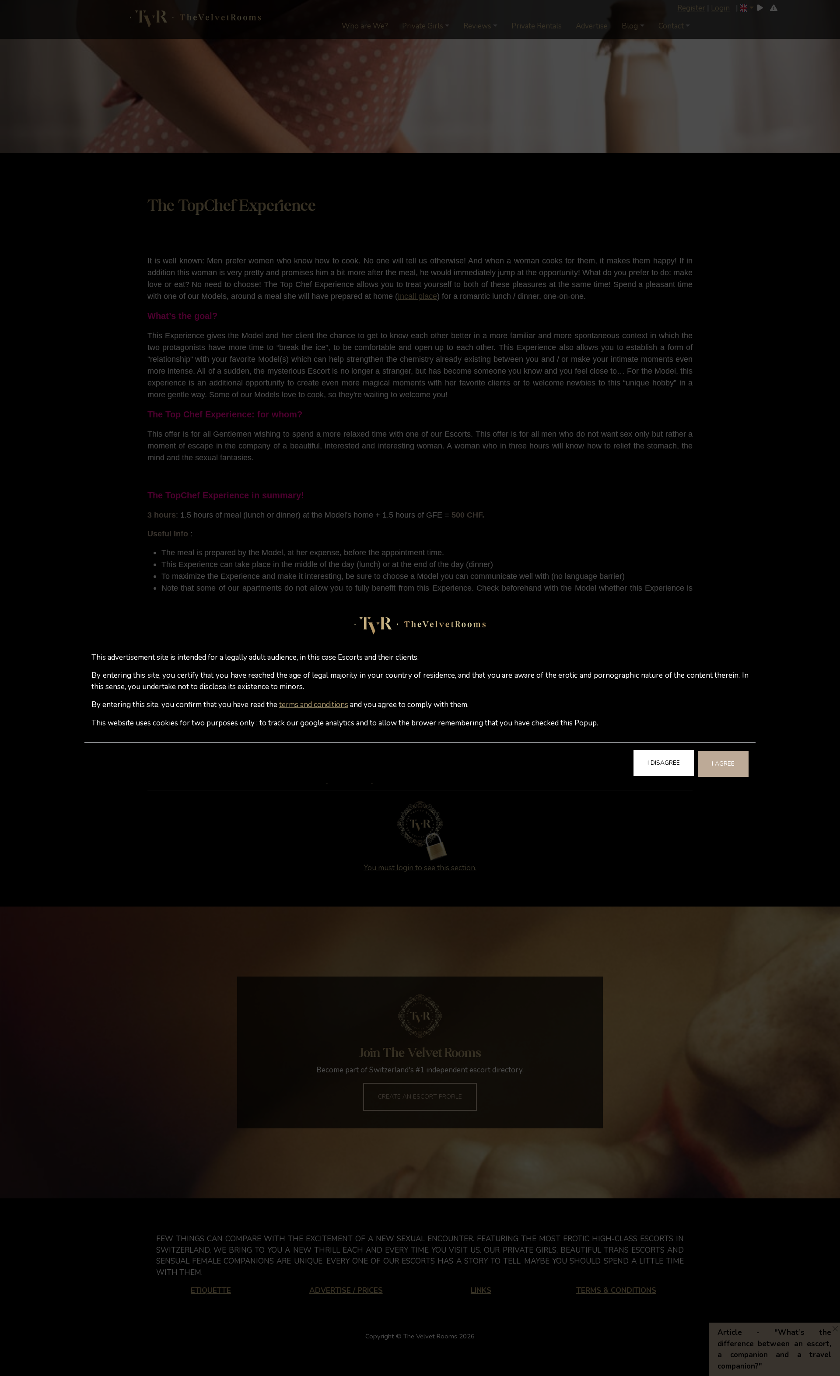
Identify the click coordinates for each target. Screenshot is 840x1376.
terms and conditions (313, 705)
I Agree (723, 764)
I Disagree (664, 763)
